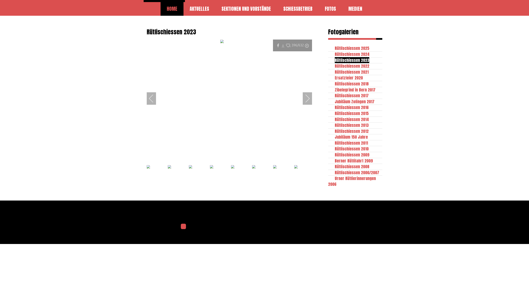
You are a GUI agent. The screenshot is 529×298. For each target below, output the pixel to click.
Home (172, 8)
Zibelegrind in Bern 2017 (355, 90)
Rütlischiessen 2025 (352, 48)
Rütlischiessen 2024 (352, 54)
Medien (355, 8)
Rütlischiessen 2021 (352, 72)
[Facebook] (183, 226)
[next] (305, 98)
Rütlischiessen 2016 (352, 107)
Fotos (330, 8)
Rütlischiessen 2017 (352, 96)
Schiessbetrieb (297, 8)
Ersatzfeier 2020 (349, 78)
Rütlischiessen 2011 (351, 143)
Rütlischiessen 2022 (352, 66)
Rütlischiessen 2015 (352, 113)
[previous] (154, 98)
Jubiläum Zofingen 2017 (354, 102)
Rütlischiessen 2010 (352, 149)
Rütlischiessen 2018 (352, 84)
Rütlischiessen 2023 (352, 60)
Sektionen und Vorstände (246, 8)
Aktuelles (199, 8)
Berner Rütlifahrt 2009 (354, 161)
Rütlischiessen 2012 (352, 131)
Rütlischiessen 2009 (352, 155)
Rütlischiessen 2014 (352, 119)
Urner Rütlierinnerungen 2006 (352, 181)
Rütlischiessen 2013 (352, 125)
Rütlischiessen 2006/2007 (357, 172)
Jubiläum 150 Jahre (351, 137)
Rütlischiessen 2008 (352, 166)
